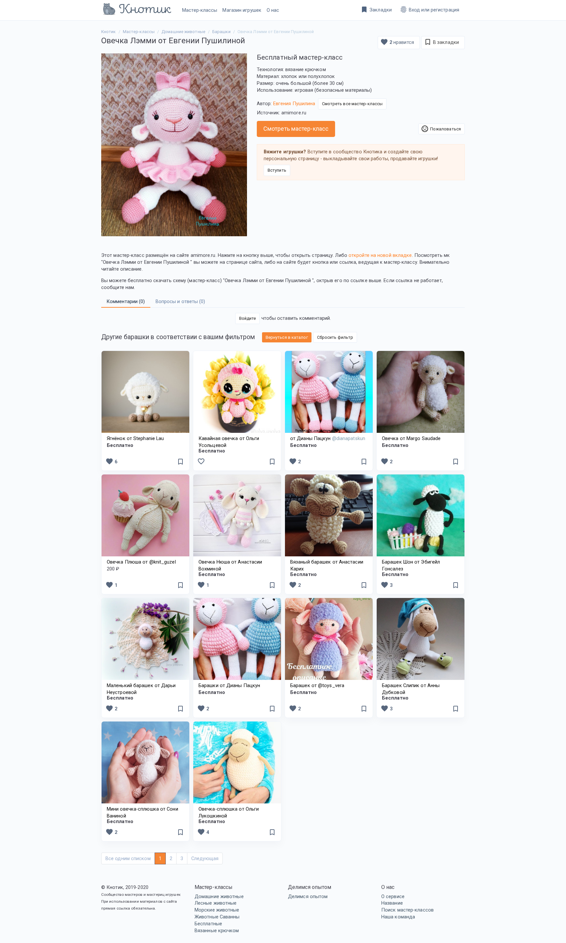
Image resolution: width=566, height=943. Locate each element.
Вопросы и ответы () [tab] (180, 301)
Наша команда (398, 917)
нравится (397, 42)
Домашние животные (219, 896)
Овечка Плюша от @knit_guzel (141, 562)
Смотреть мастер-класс (296, 128)
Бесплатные (208, 924)
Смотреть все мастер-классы (352, 103)
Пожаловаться (441, 129)
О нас (273, 10)
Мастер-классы (199, 10)
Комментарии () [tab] (125, 301)
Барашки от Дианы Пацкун (229, 685)
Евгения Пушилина (294, 103)
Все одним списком (128, 858)
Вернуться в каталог (287, 337)
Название (392, 903)
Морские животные (217, 910)
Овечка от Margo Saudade (411, 438)
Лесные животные (216, 903)
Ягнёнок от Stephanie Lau (135, 438)
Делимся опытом (308, 896)
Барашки (221, 31)
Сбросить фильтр (335, 337)
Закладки (376, 9)
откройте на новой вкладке (380, 255)
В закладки (441, 42)
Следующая (204, 858)
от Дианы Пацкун (327, 438)
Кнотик (108, 31)
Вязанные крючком (217, 930)
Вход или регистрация (429, 9)
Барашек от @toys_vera (317, 685)
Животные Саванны (217, 917)
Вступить (277, 170)
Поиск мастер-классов (407, 910)
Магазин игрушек (241, 10)
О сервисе (393, 896)
